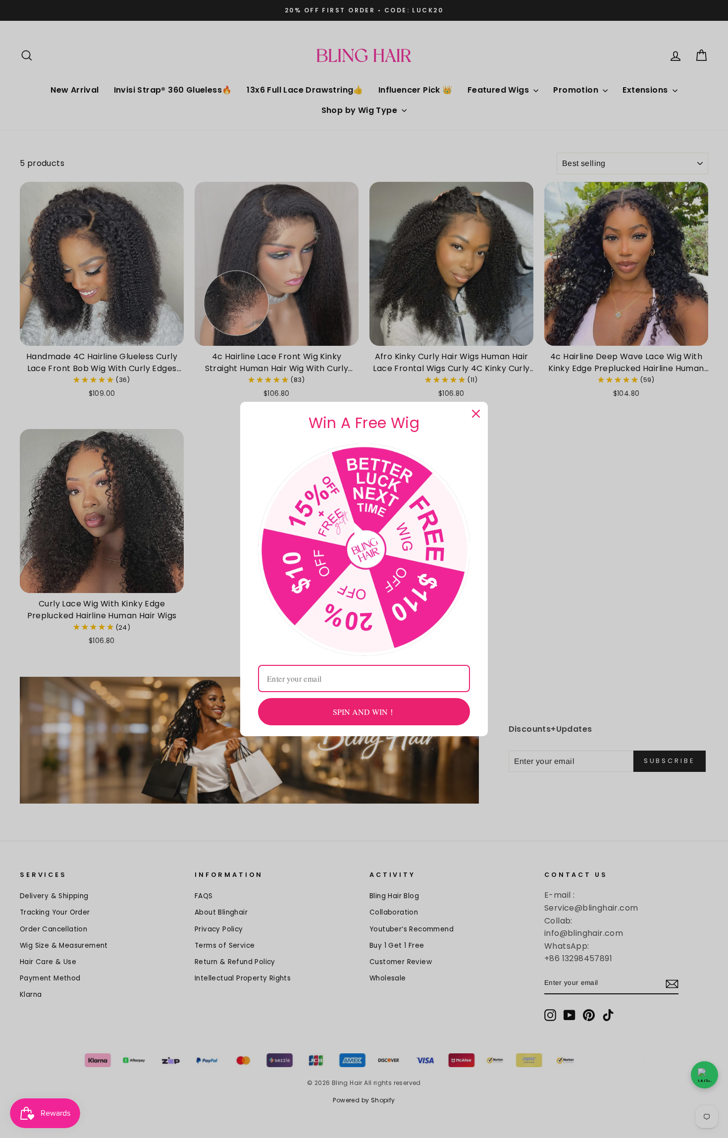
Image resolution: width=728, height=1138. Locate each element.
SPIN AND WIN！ (364, 711)
